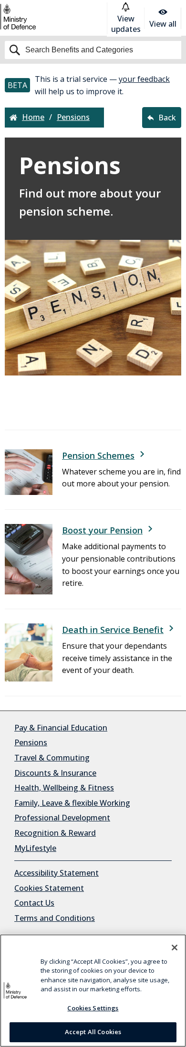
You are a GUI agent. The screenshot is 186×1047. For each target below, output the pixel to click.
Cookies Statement (49, 888)
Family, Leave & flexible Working (72, 803)
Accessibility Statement (56, 873)
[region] (93, 990)
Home (33, 117)
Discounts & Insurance (55, 773)
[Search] (93, 50)
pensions (73, 117)
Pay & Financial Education (60, 727)
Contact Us (34, 903)
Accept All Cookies (93, 1031)
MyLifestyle (35, 848)
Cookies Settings (92, 1008)
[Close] (174, 947)
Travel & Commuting (52, 757)
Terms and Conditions (54, 918)
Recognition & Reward (55, 833)
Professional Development (62, 817)
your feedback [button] (144, 79)
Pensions (30, 742)
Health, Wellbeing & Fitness (64, 787)
